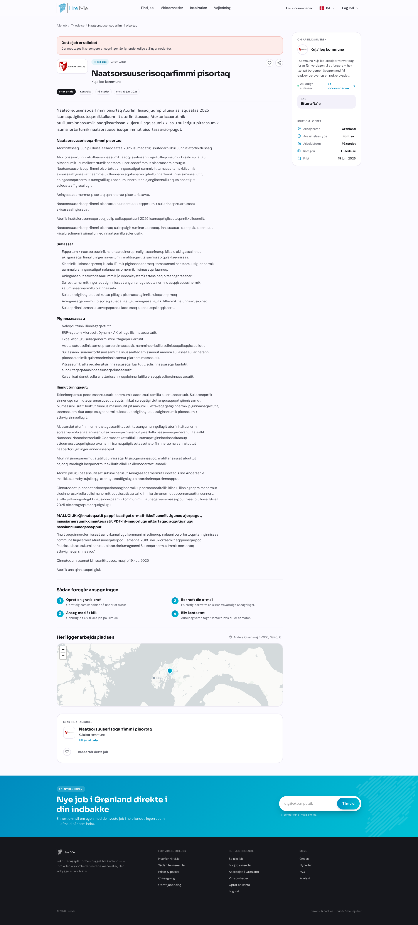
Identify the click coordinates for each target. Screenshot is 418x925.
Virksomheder (172, 8)
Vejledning (222, 8)
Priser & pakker (168, 872)
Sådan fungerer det (172, 865)
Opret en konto (239, 885)
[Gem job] (269, 63)
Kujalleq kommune (327, 49)
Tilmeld (348, 803)
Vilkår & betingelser (349, 911)
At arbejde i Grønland (244, 872)
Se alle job (236, 859)
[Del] (279, 63)
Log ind (348, 8)
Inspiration (198, 8)
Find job (147, 8)
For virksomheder (299, 8)
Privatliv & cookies (322, 911)
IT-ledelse (77, 25)
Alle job (62, 25)
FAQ (302, 872)
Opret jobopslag (169, 885)
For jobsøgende (240, 865)
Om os (304, 859)
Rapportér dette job (93, 752)
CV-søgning (166, 878)
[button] (170, 671)
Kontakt (305, 878)
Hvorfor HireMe (169, 859)
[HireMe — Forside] (72, 8)
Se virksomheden (338, 86)
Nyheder (306, 865)
